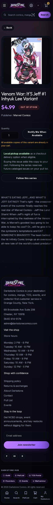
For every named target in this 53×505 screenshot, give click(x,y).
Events (7, 405)
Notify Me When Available (37, 134)
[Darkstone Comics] (17, 5)
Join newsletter (26, 444)
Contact (8, 395)
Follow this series (26, 178)
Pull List (8, 400)
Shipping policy (12, 381)
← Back (8, 27)
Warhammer (40, 481)
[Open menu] (4, 5)
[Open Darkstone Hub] (38, 5)
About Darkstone (13, 390)
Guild (7, 475)
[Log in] (31, 5)
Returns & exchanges (16, 385)
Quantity (5, 128)
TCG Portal (36, 475)
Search (44, 14)
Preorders (10, 481)
